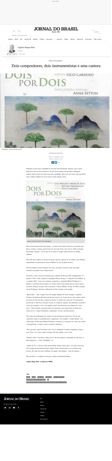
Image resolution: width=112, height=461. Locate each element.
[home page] (56, 28)
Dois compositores (59, 377)
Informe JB (27, 39)
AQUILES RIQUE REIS (57, 153)
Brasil (16, 39)
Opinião (35, 39)
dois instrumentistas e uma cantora (36, 379)
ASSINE (96, 32)
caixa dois (40, 377)
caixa (28, 377)
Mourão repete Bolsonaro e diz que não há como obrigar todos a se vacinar (46, 382)
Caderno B (80, 39)
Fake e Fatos (97, 39)
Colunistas (88, 39)
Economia (49, 39)
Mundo (10, 39)
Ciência (72, 39)
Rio (21, 39)
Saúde (66, 39)
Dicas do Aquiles (55, 61)
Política (42, 39)
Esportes (59, 39)
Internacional (43, 419)
